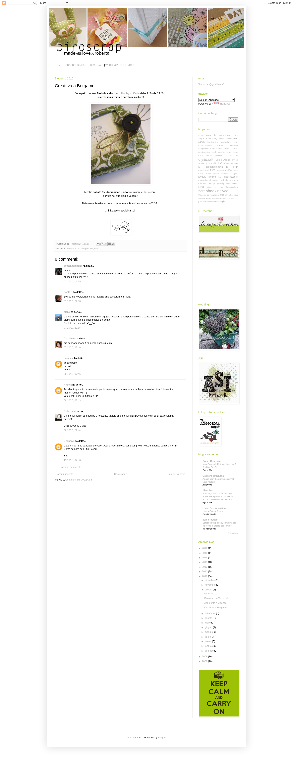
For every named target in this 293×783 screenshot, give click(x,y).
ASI (236, 135)
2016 (205, 548)
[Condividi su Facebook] (109, 244)
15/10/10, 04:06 (72, 460)
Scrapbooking (231, 187)
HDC (229, 170)
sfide (222, 195)
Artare (230, 135)
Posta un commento (70, 467)
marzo (208, 641)
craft (214, 152)
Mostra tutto (233, 533)
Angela (68, 384)
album (201, 135)
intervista (225, 173)
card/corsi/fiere (205, 145)
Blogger (162, 737)
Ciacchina (69, 338)
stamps (201, 198)
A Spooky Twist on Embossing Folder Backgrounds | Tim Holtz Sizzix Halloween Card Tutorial (218, 496)
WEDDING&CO (113, 65)
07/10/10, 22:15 (72, 327)
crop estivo (232, 152)
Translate (225, 103)
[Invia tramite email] (98, 244)
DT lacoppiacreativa (210, 166)
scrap (201, 187)
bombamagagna (73, 265)
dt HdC (217, 163)
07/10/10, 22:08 (72, 301)
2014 (205, 557)
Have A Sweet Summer (214, 511)
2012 (205, 567)
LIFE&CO (128, 65)
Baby (208, 138)
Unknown (69, 441)
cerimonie (233, 145)
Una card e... (211, 593)
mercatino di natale (208, 180)
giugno (209, 627)
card (236, 142)
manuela (69, 358)
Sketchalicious (231, 195)
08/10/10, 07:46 (72, 374)
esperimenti (203, 170)
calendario (226, 142)
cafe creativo (210, 519)
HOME (58, 65)
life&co (212, 176)
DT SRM (232, 166)
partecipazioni (223, 184)
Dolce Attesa (222, 160)
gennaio (209, 650)
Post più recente (64, 474)
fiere (212, 170)
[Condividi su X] (106, 244)
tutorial (232, 198)
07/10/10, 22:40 (72, 347)
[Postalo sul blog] (102, 244)
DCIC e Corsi (231, 155)
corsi (220, 148)
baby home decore (222, 139)
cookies (213, 148)
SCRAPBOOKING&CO (76, 65)
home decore (212, 173)
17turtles (208, 490)
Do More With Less (213, 476)
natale (235, 180)
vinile (210, 202)
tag (213, 198)
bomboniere (212, 142)
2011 (205, 571)
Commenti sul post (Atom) (79, 479)
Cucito (201, 155)
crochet (221, 152)
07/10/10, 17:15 (72, 281)
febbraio (209, 646)
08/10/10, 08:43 (72, 400)
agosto (209, 618)
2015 (205, 553)
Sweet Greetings (212, 461)
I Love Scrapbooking (214, 508)
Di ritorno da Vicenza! (216, 598)
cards (220, 145)
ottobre (209, 589)
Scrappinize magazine (208, 195)
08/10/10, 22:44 (72, 430)
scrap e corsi (215, 187)
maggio (209, 632)
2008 (205, 661)
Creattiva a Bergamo (215, 607)
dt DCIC (209, 163)
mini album (225, 180)
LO (219, 177)
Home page (120, 474)
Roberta (68, 411)
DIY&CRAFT (97, 65)
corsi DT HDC (73, 248)
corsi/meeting (204, 152)
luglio (208, 622)
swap (208, 198)
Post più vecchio (176, 474)
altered (209, 135)
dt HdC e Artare (230, 163)
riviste (235, 183)
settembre (210, 613)
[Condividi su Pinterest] (113, 244)
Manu (67, 312)
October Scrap (206, 183)
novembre (210, 584)
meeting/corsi (231, 176)
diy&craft (205, 159)
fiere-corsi (221, 170)
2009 (205, 656)
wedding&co (220, 201)
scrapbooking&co (89, 248)
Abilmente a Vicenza (215, 603)
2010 (205, 576)
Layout (235, 173)
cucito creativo (214, 155)
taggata (219, 198)
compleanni (203, 149)
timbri (225, 198)
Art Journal (219, 135)
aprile (208, 636)
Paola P (68, 292)
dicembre (210, 580)
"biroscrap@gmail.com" (211, 84)
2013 (205, 562)
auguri (201, 138)
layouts (202, 176)
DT (233, 160)
